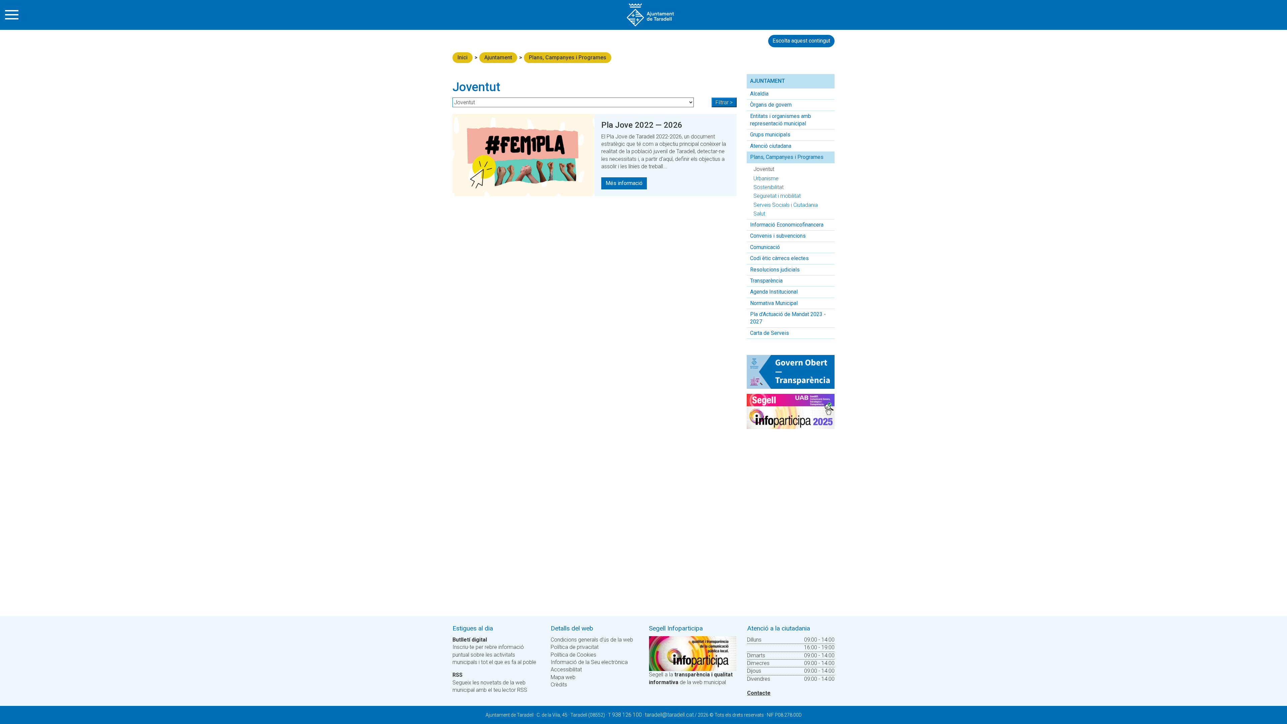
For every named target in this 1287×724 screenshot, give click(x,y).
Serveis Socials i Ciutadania (785, 205)
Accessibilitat (566, 669)
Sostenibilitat (768, 187)
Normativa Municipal (774, 303)
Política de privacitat (575, 647)
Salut (759, 213)
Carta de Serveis (769, 333)
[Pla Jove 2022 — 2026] (523, 155)
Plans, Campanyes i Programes (567, 57)
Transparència (766, 281)
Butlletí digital (469, 640)
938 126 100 (627, 715)
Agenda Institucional (774, 292)
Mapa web (563, 677)
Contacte (759, 693)
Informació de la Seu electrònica (589, 662)
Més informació (624, 183)
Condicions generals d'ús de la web (592, 640)
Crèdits (559, 684)
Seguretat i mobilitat (777, 196)
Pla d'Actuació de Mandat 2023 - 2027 (788, 318)
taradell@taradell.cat (669, 715)
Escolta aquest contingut (801, 41)
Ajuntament (498, 57)
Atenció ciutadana (770, 146)
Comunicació (765, 247)
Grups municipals (770, 134)
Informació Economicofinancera (786, 225)
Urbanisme (766, 178)
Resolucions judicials (775, 269)
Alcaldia (759, 93)
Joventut (763, 169)
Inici (462, 57)
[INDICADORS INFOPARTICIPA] (692, 653)
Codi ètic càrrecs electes (779, 258)
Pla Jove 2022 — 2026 (641, 125)
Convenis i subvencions (778, 236)
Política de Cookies (573, 655)
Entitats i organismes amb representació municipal (780, 120)
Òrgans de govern (771, 105)
